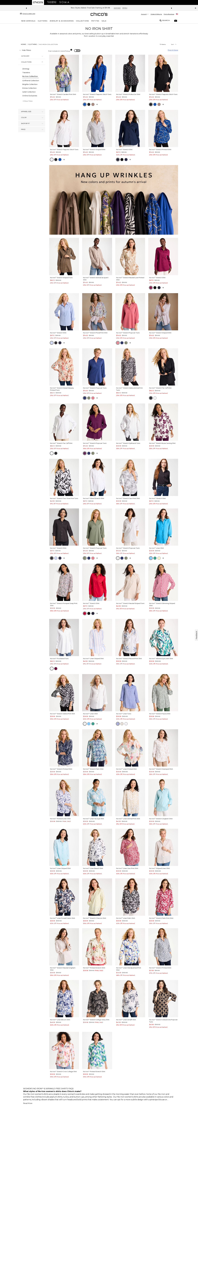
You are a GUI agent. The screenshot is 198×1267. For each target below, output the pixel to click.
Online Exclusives (29, 96)
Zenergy (25, 69)
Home (23, 44)
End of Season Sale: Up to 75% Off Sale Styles (90, 8)
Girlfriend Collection (30, 81)
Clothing (32, 44)
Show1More (28, 101)
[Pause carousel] (195, 8)
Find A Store (173, 50)
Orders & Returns (156, 14)
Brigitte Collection (29, 84)
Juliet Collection (29, 92)
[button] (175, 20)
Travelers (26, 73)
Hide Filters (26, 50)
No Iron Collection (30, 76)
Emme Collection (29, 88)
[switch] (77, 50)
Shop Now (116, 8)
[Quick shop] (97, 104)
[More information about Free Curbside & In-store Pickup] (71, 49)
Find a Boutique (169, 14)
